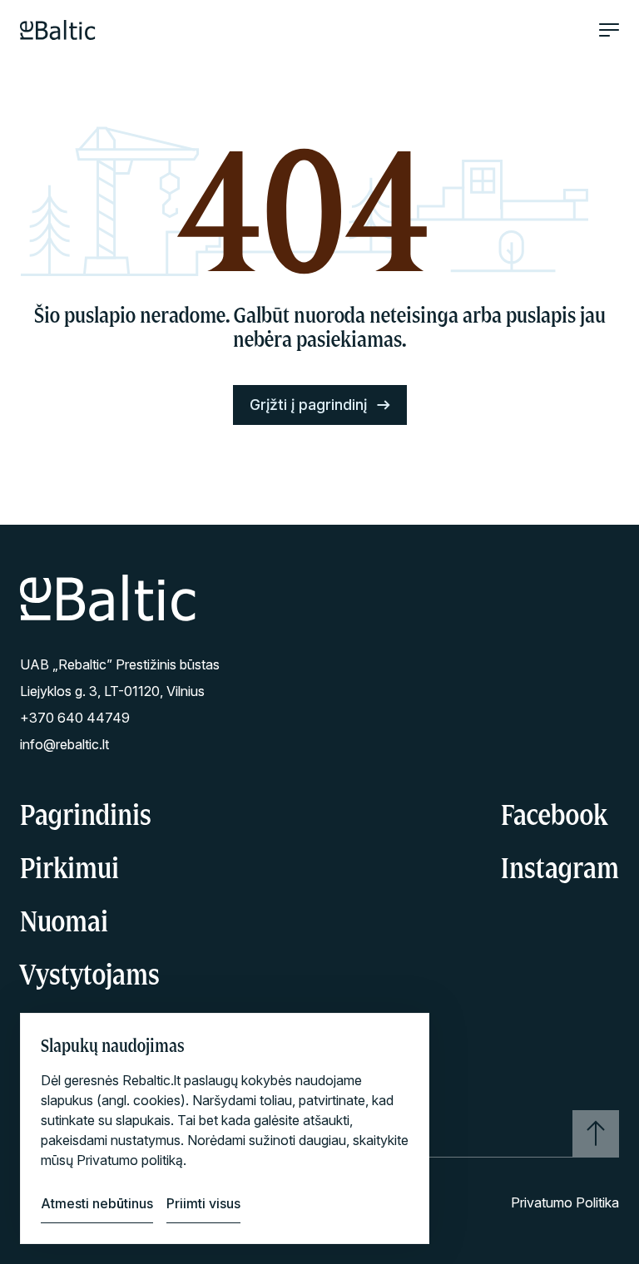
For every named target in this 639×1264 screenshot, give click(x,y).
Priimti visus (203, 1203)
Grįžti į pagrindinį (308, 404)
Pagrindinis (85, 814)
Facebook (554, 814)
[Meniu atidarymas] (609, 30)
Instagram (560, 867)
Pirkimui (69, 867)
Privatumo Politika (565, 1202)
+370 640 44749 (75, 717)
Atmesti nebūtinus (97, 1203)
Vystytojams (90, 974)
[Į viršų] (595, 1133)
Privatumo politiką (130, 1160)
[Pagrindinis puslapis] (58, 30)
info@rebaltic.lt (64, 744)
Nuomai (64, 920)
